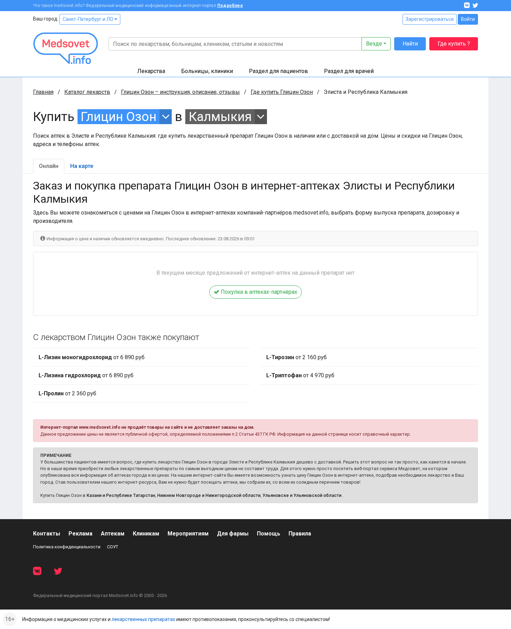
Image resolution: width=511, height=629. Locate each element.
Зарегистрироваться (430, 19)
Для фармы (233, 533)
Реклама (80, 533)
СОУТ (112, 546)
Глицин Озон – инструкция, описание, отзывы (180, 92)
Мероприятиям (188, 533)
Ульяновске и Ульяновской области (301, 495)
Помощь (268, 533)
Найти (410, 43)
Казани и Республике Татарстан (121, 495)
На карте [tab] (81, 166)
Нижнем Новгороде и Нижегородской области (208, 495)
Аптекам (112, 533)
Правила (300, 533)
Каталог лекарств (87, 92)
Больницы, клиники (207, 71)
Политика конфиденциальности (66, 546)
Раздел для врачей (349, 71)
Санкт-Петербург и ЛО (88, 19)
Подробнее (230, 5)
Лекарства (151, 71)
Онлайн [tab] (48, 166)
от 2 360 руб (67, 393)
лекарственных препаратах (143, 619)
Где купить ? (454, 43)
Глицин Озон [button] (118, 116)
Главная (43, 92)
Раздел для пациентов (278, 71)
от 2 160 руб (296, 357)
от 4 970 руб (300, 375)
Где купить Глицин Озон (282, 92)
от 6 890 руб (92, 357)
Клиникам (146, 533)
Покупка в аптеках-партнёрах (258, 292)
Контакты (46, 533)
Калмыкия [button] (220, 116)
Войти (468, 19)
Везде (374, 43)
